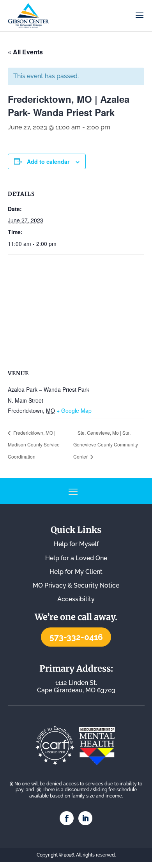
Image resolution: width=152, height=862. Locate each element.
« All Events (25, 51)
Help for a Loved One (76, 558)
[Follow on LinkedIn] (85, 818)
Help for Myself (76, 544)
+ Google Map (74, 410)
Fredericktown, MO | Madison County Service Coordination (34, 444)
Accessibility (76, 599)
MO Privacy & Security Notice (76, 585)
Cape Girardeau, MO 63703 (76, 686)
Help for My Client (76, 571)
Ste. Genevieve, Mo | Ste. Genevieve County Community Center (105, 444)
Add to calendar (48, 161)
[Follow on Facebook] (67, 818)
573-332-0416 (76, 637)
